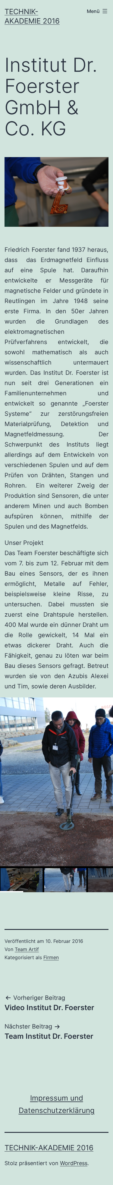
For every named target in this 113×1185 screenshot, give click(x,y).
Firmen (51, 957)
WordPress (73, 1163)
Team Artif (27, 949)
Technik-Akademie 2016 (49, 1147)
